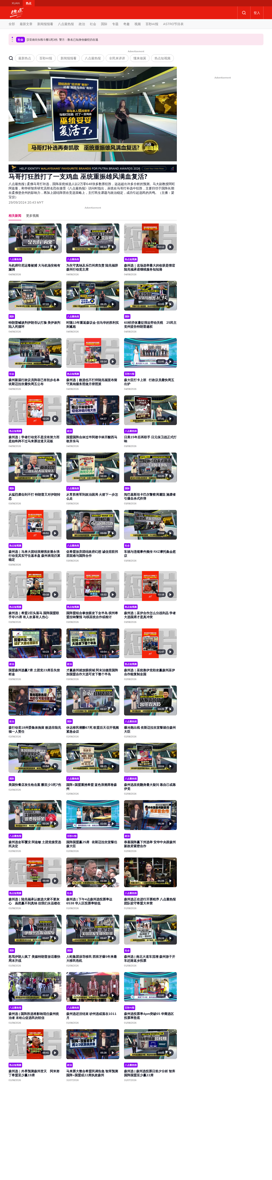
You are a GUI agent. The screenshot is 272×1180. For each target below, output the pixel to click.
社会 (93, 24)
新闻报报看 (45, 24)
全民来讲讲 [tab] (117, 58)
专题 (115, 24)
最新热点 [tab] (24, 58)
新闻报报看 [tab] (68, 58)
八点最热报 (66, 24)
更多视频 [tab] (32, 216)
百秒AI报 (152, 24)
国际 (104, 24)
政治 (82, 24)
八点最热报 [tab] (93, 58)
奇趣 (126, 24)
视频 (137, 24)
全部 (12, 24)
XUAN (16, 3)
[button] (12, 37)
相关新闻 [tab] (15, 216)
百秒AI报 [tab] (45, 58)
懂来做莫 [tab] (139, 58)
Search (244, 12)
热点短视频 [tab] (162, 58)
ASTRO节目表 (173, 24)
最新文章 (26, 24)
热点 (28, 3)
